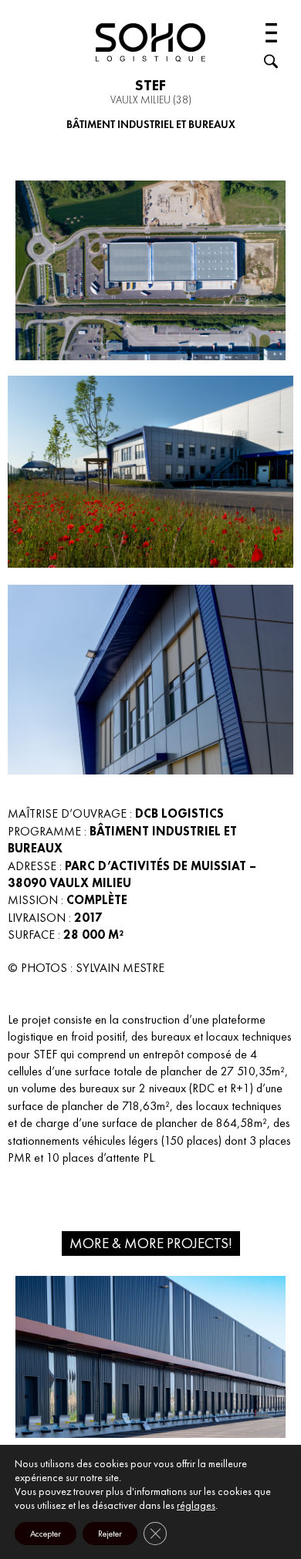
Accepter (45, 1533)
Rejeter (110, 1533)
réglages (196, 1505)
